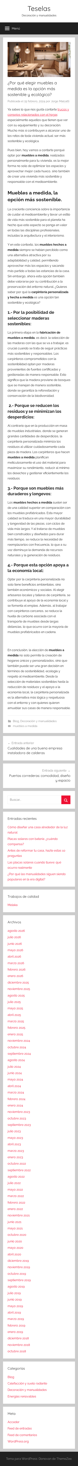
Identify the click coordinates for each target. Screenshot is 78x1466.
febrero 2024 (16, 1099)
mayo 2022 (15, 1189)
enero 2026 (15, 976)
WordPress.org (18, 1441)
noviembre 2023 (19, 1112)
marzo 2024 (16, 1092)
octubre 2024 (17, 1047)
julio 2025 (14, 1002)
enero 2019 (15, 1332)
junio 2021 (14, 1222)
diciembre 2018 (18, 1338)
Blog (16, 721)
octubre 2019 (17, 1274)
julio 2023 (14, 1131)
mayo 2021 (15, 1228)
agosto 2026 (16, 931)
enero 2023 (15, 1157)
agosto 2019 (16, 1286)
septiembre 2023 (19, 1125)
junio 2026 (15, 944)
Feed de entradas (20, 1428)
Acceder (14, 1422)
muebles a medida (25, 726)
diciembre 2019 (18, 1261)
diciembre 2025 (18, 982)
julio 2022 (14, 1183)
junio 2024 (15, 1073)
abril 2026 (14, 956)
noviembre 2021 (19, 1215)
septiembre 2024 (19, 1053)
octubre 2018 (17, 1351)
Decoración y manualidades (38, 721)
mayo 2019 (15, 1306)
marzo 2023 (16, 1151)
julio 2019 (14, 1293)
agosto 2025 (16, 995)
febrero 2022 (16, 1202)
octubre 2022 (17, 1163)
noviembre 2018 (19, 1345)
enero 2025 (15, 1034)
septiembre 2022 (19, 1170)
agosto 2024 (16, 1060)
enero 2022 (15, 1209)
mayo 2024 (15, 1079)
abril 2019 (14, 1312)
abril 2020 (14, 1254)
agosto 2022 (16, 1176)
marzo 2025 (16, 1021)
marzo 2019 (16, 1319)
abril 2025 (14, 1015)
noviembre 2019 (19, 1267)
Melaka (13, 905)
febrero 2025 (16, 1027)
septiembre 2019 (19, 1280)
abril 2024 (14, 1086)
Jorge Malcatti (60, 101)
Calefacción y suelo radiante (27, 1383)
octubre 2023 (17, 1118)
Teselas (39, 8)
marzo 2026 (16, 963)
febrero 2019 (16, 1325)
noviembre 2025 (19, 989)
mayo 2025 (15, 1008)
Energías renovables (22, 1396)
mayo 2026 (15, 950)
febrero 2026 (17, 969)
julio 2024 (14, 1066)
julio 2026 (14, 937)
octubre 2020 (17, 1235)
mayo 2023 (15, 1138)
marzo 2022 (16, 1196)
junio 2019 (15, 1299)
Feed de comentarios (22, 1435)
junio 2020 (15, 1241)
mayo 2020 (15, 1248)
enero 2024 (15, 1105)
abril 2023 (14, 1144)
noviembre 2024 (19, 1040)
